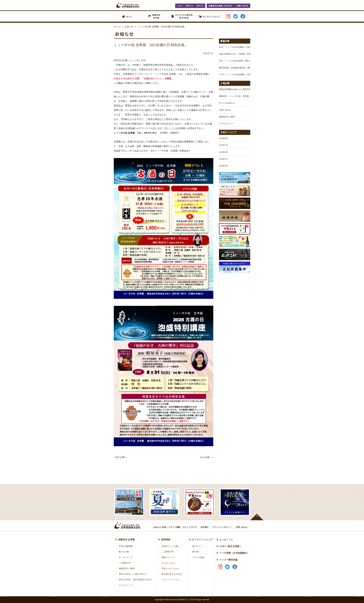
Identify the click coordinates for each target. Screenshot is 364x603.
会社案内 (204, 527)
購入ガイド (197, 546)
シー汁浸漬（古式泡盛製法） (234, 553)
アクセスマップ (226, 124)
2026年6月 (223, 152)
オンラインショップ (202, 539)
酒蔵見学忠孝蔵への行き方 (220, 6)
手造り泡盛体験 (126, 546)
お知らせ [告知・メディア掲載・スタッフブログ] (175, 527)
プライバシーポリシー (222, 527)
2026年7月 (223, 145)
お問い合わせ (242, 6)
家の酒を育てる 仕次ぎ (172, 574)
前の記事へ (121, 457)
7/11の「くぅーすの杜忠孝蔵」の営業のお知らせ (240, 74)
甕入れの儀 (124, 552)
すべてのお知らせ (227, 103)
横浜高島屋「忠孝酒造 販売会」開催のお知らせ (240, 68)
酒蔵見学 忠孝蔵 (126, 539)
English (180, 6)
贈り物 (195, 552)
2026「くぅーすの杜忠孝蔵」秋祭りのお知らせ (240, 61)
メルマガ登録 (198, 557)
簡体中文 (200, 6)
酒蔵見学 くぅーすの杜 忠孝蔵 (234, 96)
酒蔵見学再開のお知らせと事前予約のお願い (239, 89)
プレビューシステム (170, 580)
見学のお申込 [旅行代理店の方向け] (135, 580)
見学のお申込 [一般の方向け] (132, 574)
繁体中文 (189, 6)
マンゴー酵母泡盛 (228, 560)
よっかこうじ (226, 539)
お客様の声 (126, 563)
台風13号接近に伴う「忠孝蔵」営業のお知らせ (240, 54)
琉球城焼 (165, 539)
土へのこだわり (168, 563)
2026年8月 (223, 138)
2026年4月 (223, 166)
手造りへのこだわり (170, 568)
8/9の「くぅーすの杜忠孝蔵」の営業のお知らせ (240, 47)
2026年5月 (223, 159)
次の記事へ (206, 457)
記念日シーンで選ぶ (170, 546)
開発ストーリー (168, 557)
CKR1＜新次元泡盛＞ (230, 546)
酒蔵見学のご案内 (227, 117)
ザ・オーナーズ (126, 557)
